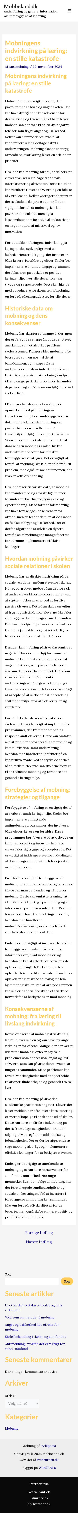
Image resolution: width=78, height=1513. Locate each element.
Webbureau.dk (47, 1460)
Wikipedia (48, 1446)
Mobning (12, 1428)
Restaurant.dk (39, 1492)
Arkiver (10, 1395)
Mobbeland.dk (20, 6)
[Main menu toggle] (69, 10)
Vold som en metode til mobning (30, 1317)
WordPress (47, 1468)
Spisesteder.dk (39, 1504)
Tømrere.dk (39, 1498)
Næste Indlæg (39, 1242)
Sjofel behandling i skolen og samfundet (35, 1337)
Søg (8, 1274)
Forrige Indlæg (39, 1233)
